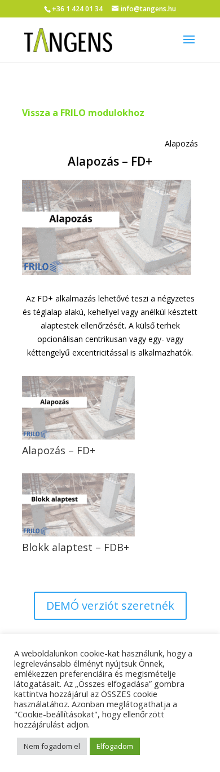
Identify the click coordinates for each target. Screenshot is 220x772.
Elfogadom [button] (114, 746)
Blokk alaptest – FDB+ (75, 547)
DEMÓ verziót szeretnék (110, 605)
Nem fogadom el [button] (52, 746)
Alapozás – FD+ (58, 450)
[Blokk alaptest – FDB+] (78, 504)
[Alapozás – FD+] (78, 407)
